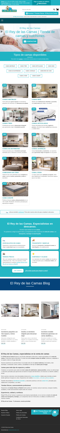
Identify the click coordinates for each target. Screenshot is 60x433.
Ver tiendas (18, 270)
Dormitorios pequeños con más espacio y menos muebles (9, 334)
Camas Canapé (36, 75)
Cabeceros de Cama (46, 70)
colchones (21, 212)
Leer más (3, 343)
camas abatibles (35, 376)
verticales (42, 378)
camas (21, 59)
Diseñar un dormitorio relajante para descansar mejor (29, 334)
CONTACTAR (31, 41)
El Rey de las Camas (18, 16)
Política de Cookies (21, 415)
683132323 (42, 3)
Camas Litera (23, 75)
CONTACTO (55, 414)
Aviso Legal (19, 410)
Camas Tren (23, 66)
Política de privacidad (21, 412)
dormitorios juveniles (19, 380)
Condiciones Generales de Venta (22, 418)
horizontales (36, 378)
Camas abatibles (10, 66)
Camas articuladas (37, 66)
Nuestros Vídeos (5, 412)
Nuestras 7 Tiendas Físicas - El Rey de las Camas (42, 13)
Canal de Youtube (5, 415)
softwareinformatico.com (14, 430)
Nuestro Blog (4, 410)
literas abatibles (50, 378)
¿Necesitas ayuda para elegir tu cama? (36, 270)
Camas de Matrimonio (14, 70)
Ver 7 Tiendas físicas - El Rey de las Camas (46, 412)
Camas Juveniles (30, 70)
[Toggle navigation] (2, 20)
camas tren (45, 380)
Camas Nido (51, 66)
